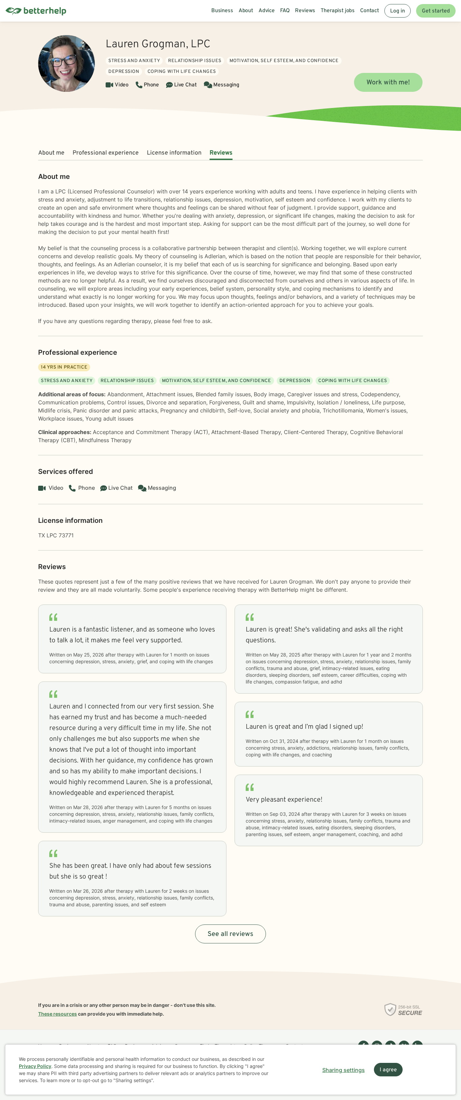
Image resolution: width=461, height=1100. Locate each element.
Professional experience (106, 153)
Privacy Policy (35, 1066)
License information (174, 153)
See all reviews (230, 934)
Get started (436, 11)
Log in (397, 11)
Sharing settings (343, 1070)
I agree (388, 1070)
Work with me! (388, 82)
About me (51, 153)
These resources (57, 1014)
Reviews (221, 153)
